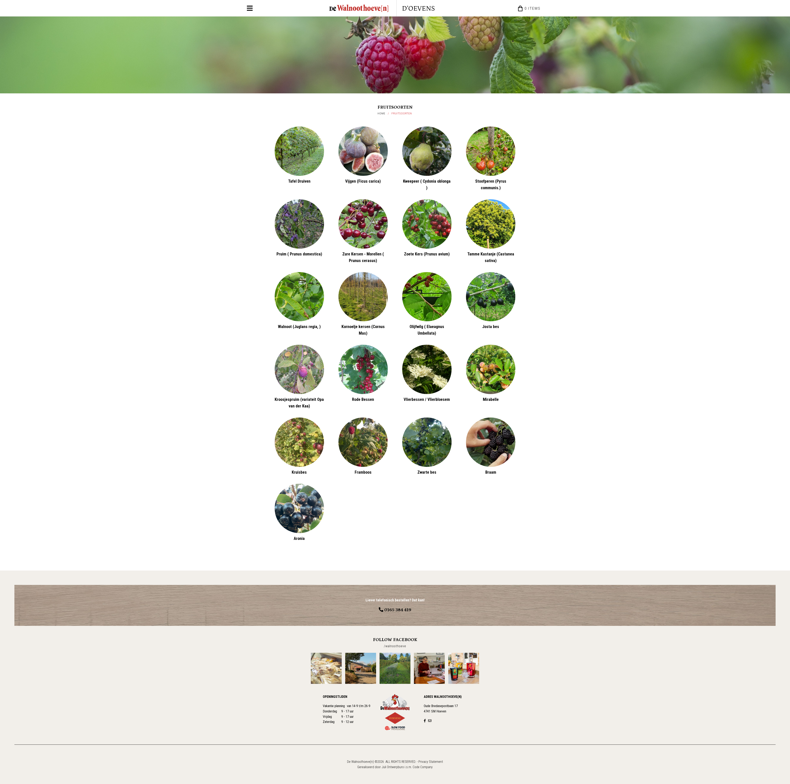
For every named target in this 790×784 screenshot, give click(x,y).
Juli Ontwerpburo (393, 767)
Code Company (423, 767)
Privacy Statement (430, 762)
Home (381, 113)
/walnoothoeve (395, 646)
